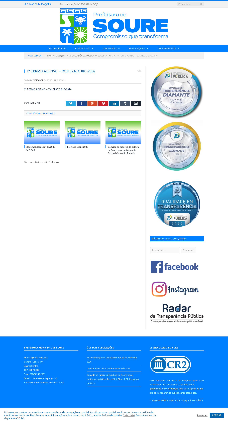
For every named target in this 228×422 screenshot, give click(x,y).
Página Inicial (57, 48)
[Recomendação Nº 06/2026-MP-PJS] (42, 132)
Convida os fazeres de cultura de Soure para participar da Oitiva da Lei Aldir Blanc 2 (123, 149)
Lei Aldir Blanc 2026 (77, 146)
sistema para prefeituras (190, 380)
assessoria (172, 384)
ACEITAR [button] (216, 415)
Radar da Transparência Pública (186, 400)
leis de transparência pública (164, 392)
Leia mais (129, 415)
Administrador (35, 80)
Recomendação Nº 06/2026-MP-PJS (79, 4)
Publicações (137, 48)
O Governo (110, 48)
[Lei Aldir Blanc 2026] (82, 132)
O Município (82, 48)
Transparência (166, 48)
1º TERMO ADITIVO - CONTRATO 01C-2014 (47, 89)
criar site (170, 380)
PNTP (163, 400)
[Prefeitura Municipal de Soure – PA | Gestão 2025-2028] (114, 25)
